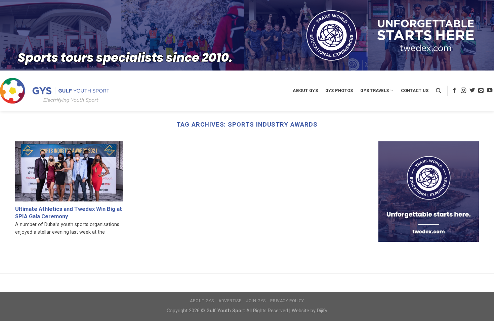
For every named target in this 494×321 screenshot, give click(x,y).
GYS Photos (339, 90)
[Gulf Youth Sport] (54, 90)
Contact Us (415, 90)
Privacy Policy (287, 301)
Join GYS (256, 301)
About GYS (305, 90)
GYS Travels (374, 90)
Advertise (230, 301)
